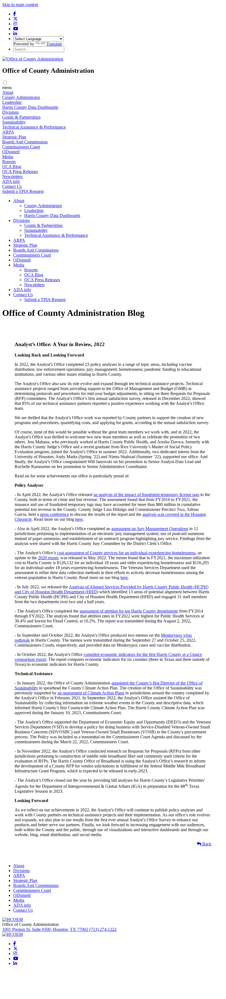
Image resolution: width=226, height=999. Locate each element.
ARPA (8, 132)
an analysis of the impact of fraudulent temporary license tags (146, 494)
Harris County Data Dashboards (30, 107)
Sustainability (14, 122)
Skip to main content (20, 4)
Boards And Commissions (25, 142)
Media (7, 156)
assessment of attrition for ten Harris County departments (129, 611)
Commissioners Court (21, 146)
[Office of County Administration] (32, 59)
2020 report (48, 557)
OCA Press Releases (20, 171)
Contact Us (12, 186)
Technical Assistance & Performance (34, 127)
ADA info (11, 181)
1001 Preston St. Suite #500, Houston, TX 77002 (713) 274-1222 (59, 929)
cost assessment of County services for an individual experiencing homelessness (126, 552)
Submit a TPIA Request (23, 191)
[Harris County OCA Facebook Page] (14, 14)
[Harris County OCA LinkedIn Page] (15, 33)
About (7, 92)
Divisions (10, 112)
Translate (54, 43)
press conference (54, 514)
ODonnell (11, 151)
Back (206, 844)
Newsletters (12, 176)
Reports (9, 161)
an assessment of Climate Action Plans (91, 693)
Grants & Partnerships (21, 117)
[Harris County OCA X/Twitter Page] (15, 18)
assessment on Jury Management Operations (149, 528)
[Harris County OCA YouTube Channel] (15, 28)
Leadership (11, 102)
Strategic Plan (14, 137)
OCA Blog (11, 166)
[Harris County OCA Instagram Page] (15, 23)
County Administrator (21, 97)
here (79, 519)
